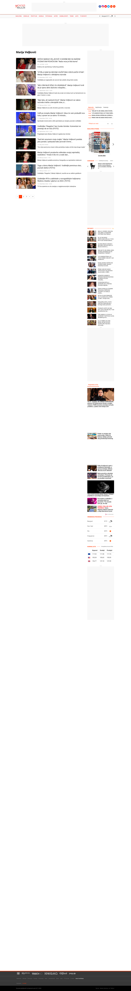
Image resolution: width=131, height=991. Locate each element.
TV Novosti (83, 16)
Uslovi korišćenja (79, 978)
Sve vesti (90, 228)
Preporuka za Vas (93, 384)
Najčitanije (98, 107)
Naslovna (19, 16)
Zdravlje (26, 16)
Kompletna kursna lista (107, 546)
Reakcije (105, 107)
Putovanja (48, 16)
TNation (112, 988)
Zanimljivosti (63, 16)
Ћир (111, 6)
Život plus (34, 16)
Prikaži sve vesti (93, 123)
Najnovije (91, 107)
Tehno (72, 16)
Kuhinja (41, 16)
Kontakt (24, 983)
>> (33, 196)
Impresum (18, 983)
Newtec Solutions (104, 988)
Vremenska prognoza (94, 517)
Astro (56, 16)
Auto (76, 16)
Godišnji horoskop (103, 160)
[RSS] (113, 228)
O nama (72, 978)
